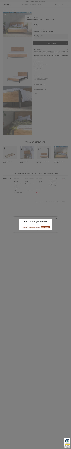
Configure (25, 227)
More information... (35, 224)
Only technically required (34, 227)
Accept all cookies (45, 227)
